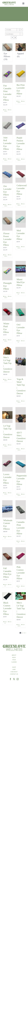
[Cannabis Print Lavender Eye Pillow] (21, 509)
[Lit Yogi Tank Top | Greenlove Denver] (7, 415)
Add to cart (19, 293)
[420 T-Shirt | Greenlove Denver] (21, 418)
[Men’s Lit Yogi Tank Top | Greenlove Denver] (7, 351)
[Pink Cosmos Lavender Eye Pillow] (21, 555)
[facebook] (10, 679)
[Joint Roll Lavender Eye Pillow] (7, 125)
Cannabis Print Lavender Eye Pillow (21, 528)
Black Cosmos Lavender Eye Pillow (7, 608)
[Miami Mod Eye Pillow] (21, 269)
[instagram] (18, 679)
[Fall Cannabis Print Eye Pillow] (7, 556)
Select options (5, 110)
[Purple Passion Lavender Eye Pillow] (21, 125)
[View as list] (15, 37)
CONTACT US (14, 674)
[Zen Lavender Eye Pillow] (7, 174)
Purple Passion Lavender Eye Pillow (21, 143)
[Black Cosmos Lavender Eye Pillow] (7, 596)
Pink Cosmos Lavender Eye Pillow (21, 573)
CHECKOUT (14, 672)
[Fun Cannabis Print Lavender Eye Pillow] (7, 74)
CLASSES (14, 662)
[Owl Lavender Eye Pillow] (21, 312)
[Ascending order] (21, 29)
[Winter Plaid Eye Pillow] (7, 311)
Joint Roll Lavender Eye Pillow (7, 143)
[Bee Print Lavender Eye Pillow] (21, 73)
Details (10, 109)
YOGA (14, 659)
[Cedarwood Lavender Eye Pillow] (21, 174)
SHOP (14, 667)
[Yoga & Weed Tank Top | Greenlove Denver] (21, 361)
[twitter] (14, 679)
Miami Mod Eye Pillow (21, 282)
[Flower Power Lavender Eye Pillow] (7, 221)
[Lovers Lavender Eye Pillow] (7, 463)
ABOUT (14, 655)
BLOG (14, 657)
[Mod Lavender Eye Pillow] (21, 219)
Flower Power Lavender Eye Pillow (7, 239)
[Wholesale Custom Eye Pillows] (7, 509)
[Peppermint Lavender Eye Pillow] (21, 464)
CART (14, 669)
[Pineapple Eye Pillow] (7, 270)
